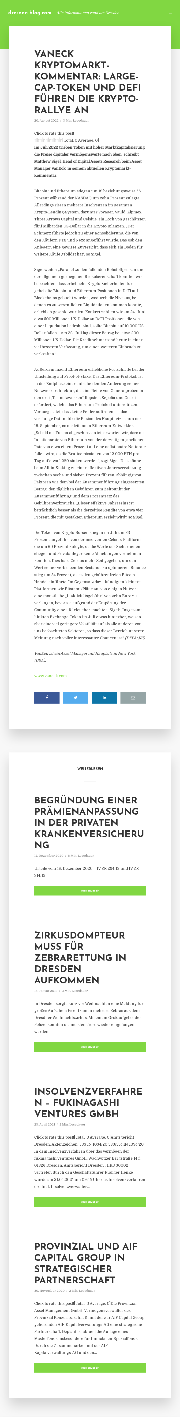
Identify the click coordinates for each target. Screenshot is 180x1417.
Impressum (127, 12)
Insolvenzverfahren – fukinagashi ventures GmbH (88, 1103)
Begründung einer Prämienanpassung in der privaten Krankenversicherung (89, 823)
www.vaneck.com (50, 676)
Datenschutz (152, 12)
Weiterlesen (90, 891)
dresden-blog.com (30, 13)
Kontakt (105, 12)
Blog (87, 12)
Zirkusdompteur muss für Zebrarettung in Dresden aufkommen (80, 958)
